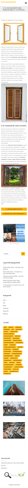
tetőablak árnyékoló (18, 367)
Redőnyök (5, 314)
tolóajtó (5, 371)
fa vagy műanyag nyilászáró (9, 347)
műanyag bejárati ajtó (16, 354)
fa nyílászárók (12, 345)
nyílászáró (6, 358)
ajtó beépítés (18, 329)
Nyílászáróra (8, 2)
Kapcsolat (3, 465)
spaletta (18, 362)
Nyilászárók (11, 20)
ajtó (12, 329)
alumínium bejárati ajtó (9, 334)
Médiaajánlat (4, 468)
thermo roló (15, 369)
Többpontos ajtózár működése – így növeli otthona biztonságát (13, 277)
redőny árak (12, 362)
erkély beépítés (19, 342)
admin (4, 20)
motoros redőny (7, 351)
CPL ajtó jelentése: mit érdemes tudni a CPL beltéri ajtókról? (13, 286)
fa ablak (5, 345)
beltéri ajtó (17, 336)
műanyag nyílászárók (8, 356)
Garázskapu (6, 308)
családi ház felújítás (17, 340)
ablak (5, 327)
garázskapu (20, 347)
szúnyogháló (18, 365)
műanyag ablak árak (17, 351)
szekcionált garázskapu (8, 365)
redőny (5, 362)
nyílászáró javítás (7, 360)
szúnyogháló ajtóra (8, 367)
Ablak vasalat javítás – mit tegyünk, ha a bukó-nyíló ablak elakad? (12, 272)
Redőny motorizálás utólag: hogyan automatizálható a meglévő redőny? (11, 281)
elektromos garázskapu (9, 342)
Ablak (4, 300)
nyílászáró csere (14, 358)
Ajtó (4, 303)
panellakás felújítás (17, 360)
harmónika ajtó (7, 349)
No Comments (19, 20)
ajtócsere (6, 331)
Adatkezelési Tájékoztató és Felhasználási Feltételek (12, 463)
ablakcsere (11, 327)
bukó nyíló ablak (7, 340)
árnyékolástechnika (14, 371)
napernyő (17, 356)
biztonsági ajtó (16, 338)
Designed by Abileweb (14, 485)
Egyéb (4, 306)
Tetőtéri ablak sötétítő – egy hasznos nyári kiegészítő (13, 268)
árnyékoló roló (7, 373)
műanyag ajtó (7, 354)
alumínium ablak (13, 331)
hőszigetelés (15, 349)
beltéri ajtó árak (7, 338)
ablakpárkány (18, 327)
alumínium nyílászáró (8, 336)
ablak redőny (6, 329)
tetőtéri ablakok (7, 369)
